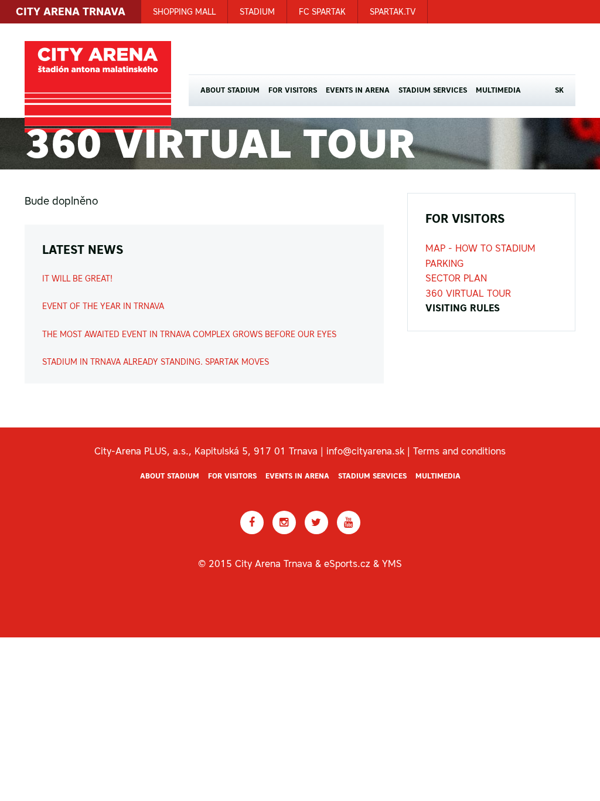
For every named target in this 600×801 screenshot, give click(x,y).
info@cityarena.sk (365, 451)
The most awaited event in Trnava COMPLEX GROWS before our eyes (189, 334)
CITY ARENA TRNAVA (70, 11)
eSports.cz (347, 563)
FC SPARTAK (322, 11)
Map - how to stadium (480, 248)
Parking (444, 263)
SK (559, 90)
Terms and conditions (459, 451)
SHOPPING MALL (184, 11)
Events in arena (358, 90)
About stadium (230, 90)
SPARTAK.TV (392, 11)
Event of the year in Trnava (103, 306)
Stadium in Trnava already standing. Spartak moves (155, 362)
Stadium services (432, 90)
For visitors (292, 90)
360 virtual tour (468, 293)
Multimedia (498, 90)
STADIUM (257, 11)
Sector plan (456, 278)
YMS (392, 563)
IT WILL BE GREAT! (77, 278)
